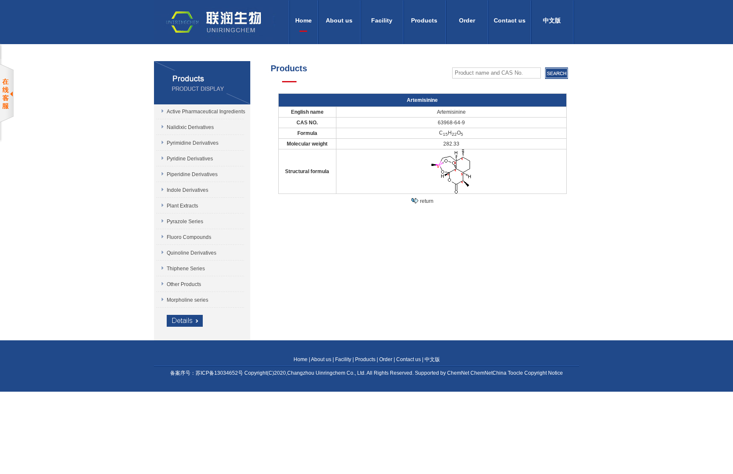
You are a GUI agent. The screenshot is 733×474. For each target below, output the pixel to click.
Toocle (516, 373)
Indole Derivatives (187, 190)
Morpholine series (187, 300)
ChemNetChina (489, 373)
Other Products (184, 284)
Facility (381, 20)
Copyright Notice (543, 373)
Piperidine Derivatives (192, 174)
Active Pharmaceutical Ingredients (206, 112)
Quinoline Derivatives (191, 253)
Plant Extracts (182, 206)
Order (467, 20)
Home (303, 20)
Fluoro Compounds (189, 237)
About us (339, 20)
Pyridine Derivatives (190, 159)
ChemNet (458, 373)
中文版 (552, 20)
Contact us (510, 20)
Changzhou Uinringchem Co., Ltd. (326, 373)
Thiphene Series (186, 269)
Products (424, 20)
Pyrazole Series (185, 221)
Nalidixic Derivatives (190, 127)
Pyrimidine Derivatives (192, 143)
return (427, 201)
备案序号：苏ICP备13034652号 (207, 373)
